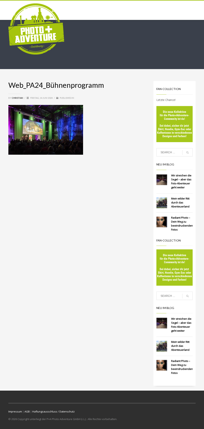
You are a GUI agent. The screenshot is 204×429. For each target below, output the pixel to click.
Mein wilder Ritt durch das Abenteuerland (180, 202)
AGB (27, 411)
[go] (187, 152)
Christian (18, 98)
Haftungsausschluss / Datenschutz (53, 411)
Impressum (15, 411)
